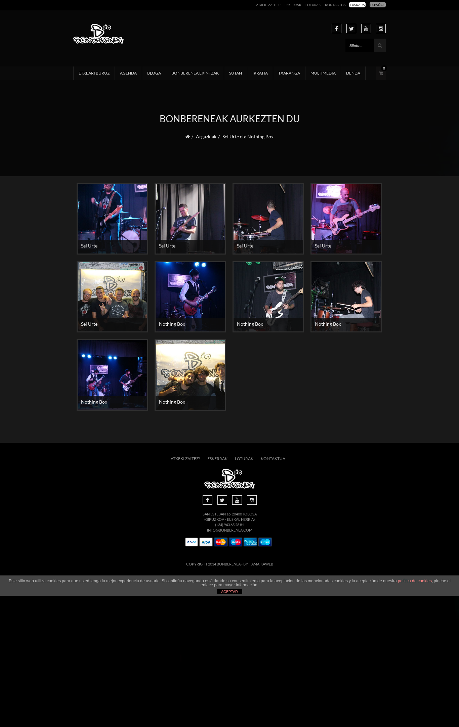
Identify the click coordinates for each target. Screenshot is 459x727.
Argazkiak (206, 136)
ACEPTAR (229, 592)
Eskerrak (293, 5)
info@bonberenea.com (229, 530)
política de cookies (415, 581)
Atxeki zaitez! (268, 5)
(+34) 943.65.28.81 (229, 524)
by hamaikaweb (258, 564)
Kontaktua (335, 5)
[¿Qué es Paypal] (191, 542)
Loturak (313, 5)
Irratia (260, 73)
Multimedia (323, 73)
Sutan (235, 73)
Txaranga (289, 73)
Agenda (128, 73)
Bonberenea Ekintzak (195, 73)
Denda (353, 73)
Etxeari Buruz (94, 73)
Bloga (154, 73)
